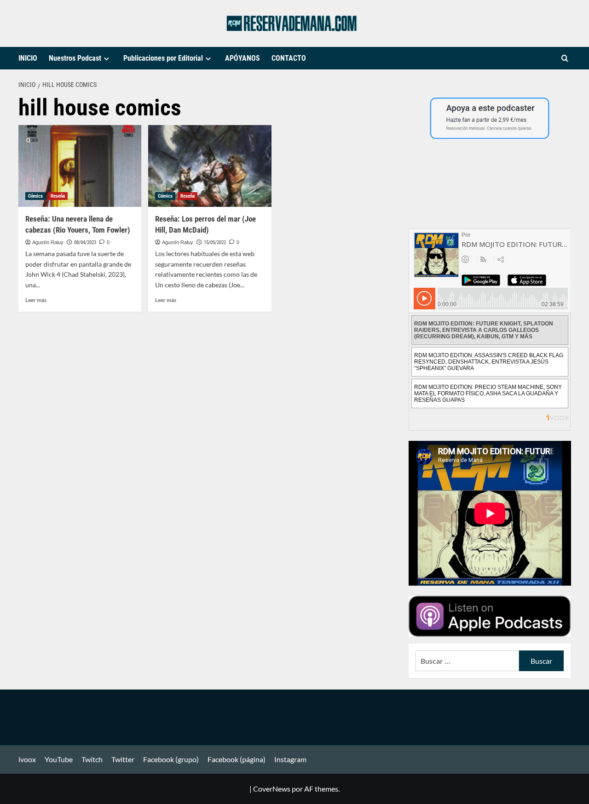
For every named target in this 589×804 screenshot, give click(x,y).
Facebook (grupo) (171, 759)
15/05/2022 (215, 242)
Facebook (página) (237, 759)
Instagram (290, 759)
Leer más (35, 300)
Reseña (58, 196)
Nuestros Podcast (75, 58)
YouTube (59, 759)
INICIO (27, 58)
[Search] (565, 59)
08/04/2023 (85, 242)
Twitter (122, 759)
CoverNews (271, 788)
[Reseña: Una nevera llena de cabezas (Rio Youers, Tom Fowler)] (79, 166)
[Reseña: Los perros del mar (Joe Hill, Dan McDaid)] (209, 166)
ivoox (27, 759)
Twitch (92, 759)
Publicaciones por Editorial (163, 58)
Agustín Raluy (48, 242)
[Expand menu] (106, 59)
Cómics (35, 196)
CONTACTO (288, 58)
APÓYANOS (242, 58)
